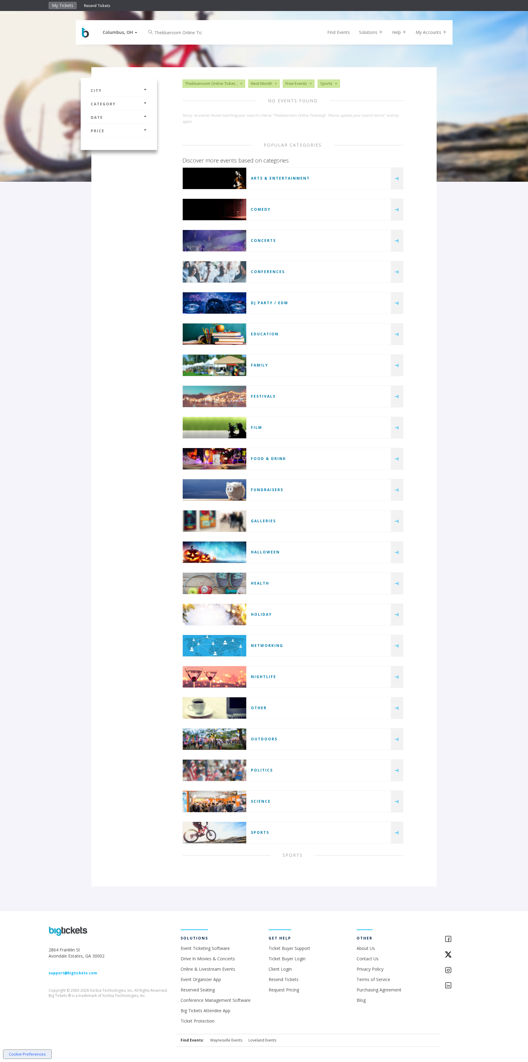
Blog (361, 1000)
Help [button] (397, 32)
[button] (120, 32)
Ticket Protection (198, 1021)
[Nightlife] (214, 677)
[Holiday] (214, 614)
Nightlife (263, 676)
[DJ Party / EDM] (214, 303)
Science (261, 801)
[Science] (214, 801)
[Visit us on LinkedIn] (462, 986)
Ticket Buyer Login (287, 959)
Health (260, 583)
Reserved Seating (198, 990)
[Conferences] (214, 272)
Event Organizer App (201, 979)
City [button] (96, 90)
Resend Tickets (97, 5)
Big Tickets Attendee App (205, 1010)
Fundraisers (267, 489)
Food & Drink (268, 458)
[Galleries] (214, 521)
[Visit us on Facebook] (462, 939)
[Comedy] (214, 209)
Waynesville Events (226, 1040)
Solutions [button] (369, 32)
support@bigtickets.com (73, 973)
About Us (366, 948)
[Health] (214, 583)
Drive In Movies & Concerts (208, 959)
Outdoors (264, 739)
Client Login (280, 969)
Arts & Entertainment (280, 178)
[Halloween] (214, 552)
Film (256, 427)
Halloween (265, 552)
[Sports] (214, 832)
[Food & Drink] (214, 458)
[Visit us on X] (462, 955)
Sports (260, 832)
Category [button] (103, 104)
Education (265, 334)
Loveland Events (262, 1040)
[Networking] (214, 645)
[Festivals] (214, 396)
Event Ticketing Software (205, 948)
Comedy (261, 209)
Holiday (261, 614)
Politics (262, 770)
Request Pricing (284, 990)
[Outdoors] (214, 739)
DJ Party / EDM (269, 302)
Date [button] (97, 117)
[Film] (214, 427)
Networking (267, 645)
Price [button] (98, 130)
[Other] (214, 708)
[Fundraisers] (214, 490)
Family (259, 365)
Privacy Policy (370, 969)
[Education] (214, 334)
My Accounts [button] (429, 32)
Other (259, 707)
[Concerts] (214, 240)
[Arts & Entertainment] (214, 178)
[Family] (214, 365)
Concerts (263, 240)
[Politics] (214, 770)
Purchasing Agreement (379, 990)
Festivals (263, 396)
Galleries (263, 521)
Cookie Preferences (27, 1054)
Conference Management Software (216, 1000)
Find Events (338, 32)
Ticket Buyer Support (289, 948)
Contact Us (368, 959)
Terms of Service (373, 979)
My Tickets (62, 5)
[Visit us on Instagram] (462, 970)
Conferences (268, 271)
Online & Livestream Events (208, 969)
